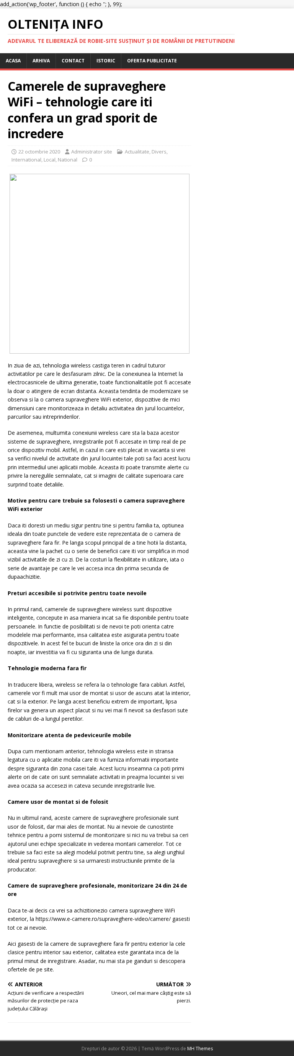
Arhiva (41, 60)
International (26, 159)
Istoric (105, 60)
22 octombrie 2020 (39, 151)
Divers (159, 151)
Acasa (13, 60)
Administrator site (91, 151)
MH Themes (200, 1048)
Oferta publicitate (152, 60)
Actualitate (137, 151)
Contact (73, 60)
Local (50, 159)
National (67, 159)
